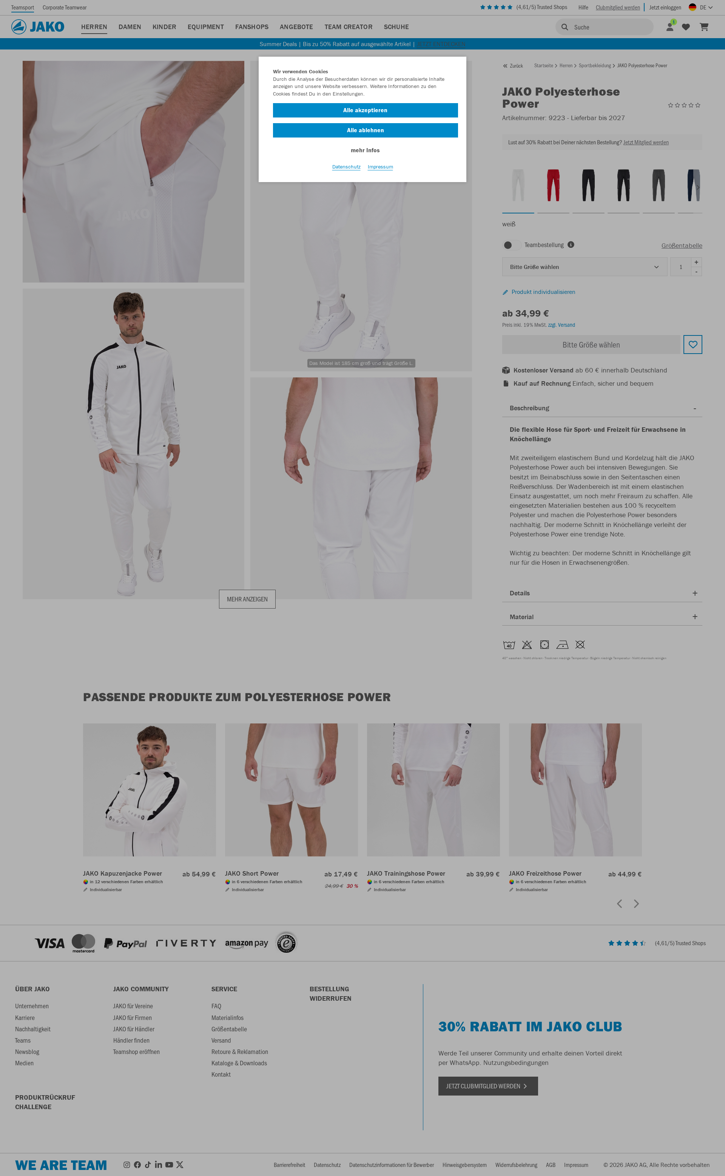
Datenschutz (346, 166)
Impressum (380, 166)
